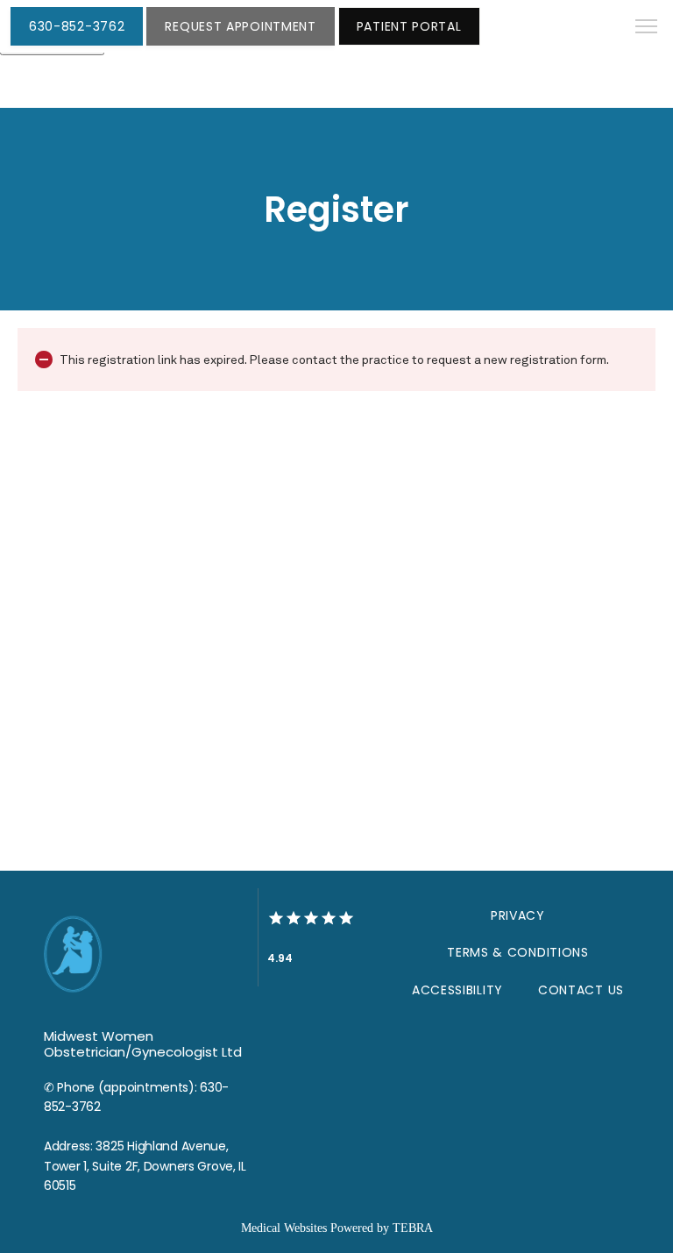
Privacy (518, 915)
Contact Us (581, 990)
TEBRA (413, 1228)
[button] (646, 28)
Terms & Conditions (518, 952)
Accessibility (457, 990)
